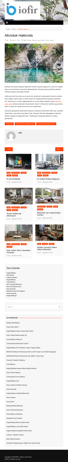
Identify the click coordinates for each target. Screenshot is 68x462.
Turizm (47, 40)
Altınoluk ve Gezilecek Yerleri (26, 123)
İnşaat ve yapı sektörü (38, 40)
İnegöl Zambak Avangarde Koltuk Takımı (19, 430)
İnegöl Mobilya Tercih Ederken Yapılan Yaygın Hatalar (23, 347)
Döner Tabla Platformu (13, 372)
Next (58, 149)
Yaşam (52, 40)
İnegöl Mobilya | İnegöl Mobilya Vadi (17, 393)
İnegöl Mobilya (11, 273)
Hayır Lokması (10, 397)
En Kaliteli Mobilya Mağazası (48, 179)
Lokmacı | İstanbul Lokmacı (15, 435)
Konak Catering (11, 293)
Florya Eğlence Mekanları (14, 414)
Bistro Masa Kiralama (13, 439)
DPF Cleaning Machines (14, 284)
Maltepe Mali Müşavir (13, 323)
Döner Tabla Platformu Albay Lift (16, 335)
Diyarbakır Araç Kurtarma (14, 418)
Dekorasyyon (15, 172)
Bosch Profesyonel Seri (13, 286)
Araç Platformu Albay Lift (14, 339)
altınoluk (10, 123)
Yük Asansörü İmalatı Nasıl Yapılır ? (17, 343)
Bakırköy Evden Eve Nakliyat (15, 291)
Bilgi (25, 40)
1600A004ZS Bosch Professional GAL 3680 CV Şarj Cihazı (25, 356)
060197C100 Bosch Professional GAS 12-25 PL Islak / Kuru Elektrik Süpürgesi (31, 352)
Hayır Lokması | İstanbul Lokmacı (16, 385)
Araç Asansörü (11, 289)
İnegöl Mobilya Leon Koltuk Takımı (17, 426)
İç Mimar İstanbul (11, 277)
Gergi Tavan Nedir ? (12, 327)
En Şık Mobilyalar (13, 179)
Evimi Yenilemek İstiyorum (14, 410)
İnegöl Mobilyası (11, 295)
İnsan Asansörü (11, 389)
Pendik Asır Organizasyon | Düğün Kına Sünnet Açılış (23, 443)
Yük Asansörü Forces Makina (15, 377)
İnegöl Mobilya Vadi (12, 381)
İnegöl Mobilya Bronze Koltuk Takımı (17, 422)
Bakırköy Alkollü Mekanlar (14, 406)
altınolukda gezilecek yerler (47, 123)
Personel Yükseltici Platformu (15, 360)
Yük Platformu (10, 282)
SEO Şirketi (10, 275)
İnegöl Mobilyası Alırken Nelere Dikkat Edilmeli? (21, 368)
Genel (8, 175)
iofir (7, 40)
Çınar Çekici (10, 401)
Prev (9, 149)
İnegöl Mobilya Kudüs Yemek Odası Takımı (19, 331)
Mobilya (15, 175)
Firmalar (29, 40)
